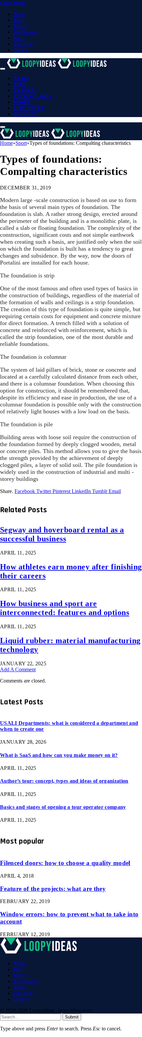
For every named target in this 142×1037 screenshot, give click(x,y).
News (19, 14)
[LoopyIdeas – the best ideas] (57, 67)
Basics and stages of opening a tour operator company (63, 807)
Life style (23, 44)
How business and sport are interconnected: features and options (64, 608)
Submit (72, 1017)
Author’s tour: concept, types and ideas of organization (64, 781)
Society (21, 50)
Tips (17, 20)
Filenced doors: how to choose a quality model (65, 862)
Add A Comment (18, 669)
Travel (19, 26)
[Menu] (2, 69)
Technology (25, 32)
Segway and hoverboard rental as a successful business (62, 534)
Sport (18, 38)
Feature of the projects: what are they (53, 888)
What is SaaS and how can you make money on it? (59, 755)
